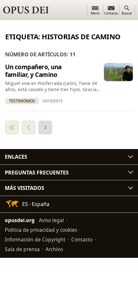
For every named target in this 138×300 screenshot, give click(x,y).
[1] (12, 127)
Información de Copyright (35, 239)
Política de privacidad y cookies (41, 229)
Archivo (54, 249)
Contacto (81, 239)
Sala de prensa (22, 249)
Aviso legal (51, 220)
